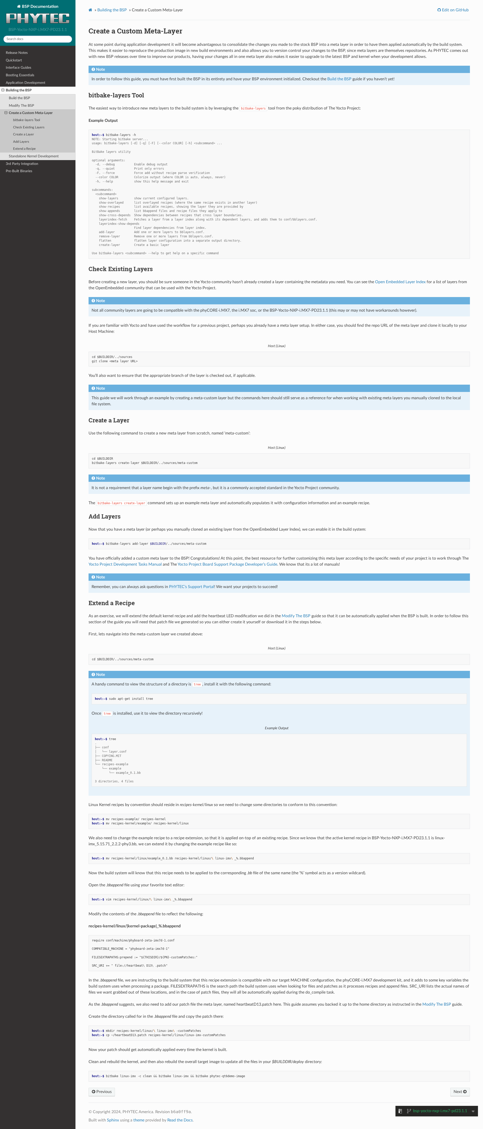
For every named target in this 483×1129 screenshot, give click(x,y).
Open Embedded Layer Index (400, 282)
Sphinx (113, 1120)
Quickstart (14, 60)
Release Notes (17, 53)
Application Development (25, 83)
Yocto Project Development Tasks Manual (125, 564)
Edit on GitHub (455, 10)
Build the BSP (19, 98)
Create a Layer (23, 134)
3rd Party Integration (22, 164)
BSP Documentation (39, 7)
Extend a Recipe (24, 149)
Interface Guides (18, 67)
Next (458, 1092)
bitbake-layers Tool (26, 120)
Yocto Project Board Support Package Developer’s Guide (227, 564)
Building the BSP (19, 90)
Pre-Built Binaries (19, 171)
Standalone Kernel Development (34, 156)
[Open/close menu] (3, 90)
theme (138, 1120)
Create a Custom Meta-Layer (31, 113)
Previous (103, 1092)
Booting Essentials (20, 75)
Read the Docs (180, 1120)
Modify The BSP (21, 105)
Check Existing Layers (29, 127)
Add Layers (21, 141)
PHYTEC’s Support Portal (191, 587)
